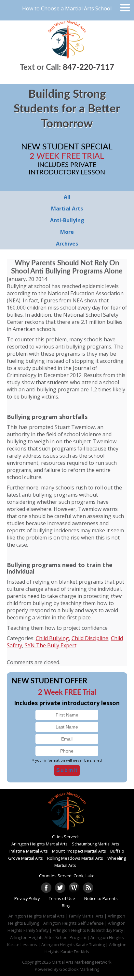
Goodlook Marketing (79, 969)
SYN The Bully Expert (50, 645)
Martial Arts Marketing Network (82, 962)
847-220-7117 (88, 67)
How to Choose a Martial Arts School (67, 8)
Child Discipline (90, 638)
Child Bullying (52, 638)
